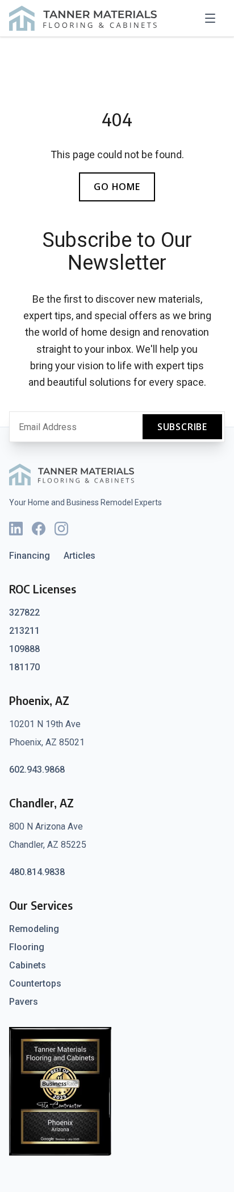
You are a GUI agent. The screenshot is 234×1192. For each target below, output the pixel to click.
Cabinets (27, 965)
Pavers (23, 1001)
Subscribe (182, 426)
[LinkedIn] (16, 528)
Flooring (26, 947)
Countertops (35, 983)
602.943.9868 (37, 769)
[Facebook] (38, 528)
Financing (29, 555)
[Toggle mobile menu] (213, 18)
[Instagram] (61, 528)
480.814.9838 (37, 872)
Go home (117, 186)
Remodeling (34, 928)
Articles (79, 555)
